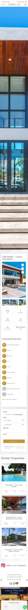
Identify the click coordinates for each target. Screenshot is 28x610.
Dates (4, 417)
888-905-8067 (7, 448)
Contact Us (20, 447)
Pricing (5, 411)
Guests (5, 434)
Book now (14, 441)
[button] (3, 280)
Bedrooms (5, 428)
